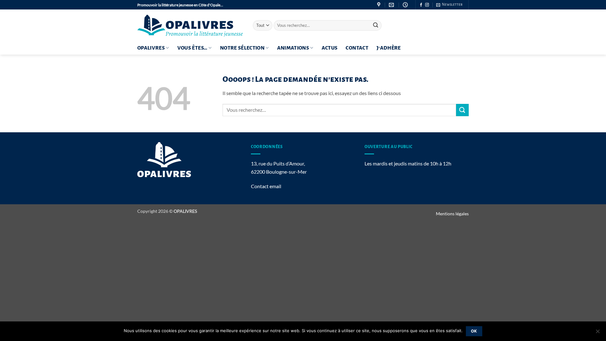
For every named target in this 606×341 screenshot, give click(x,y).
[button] (449, 4)
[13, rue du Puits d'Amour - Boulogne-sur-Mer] (379, 4)
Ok (474, 331)
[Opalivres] (190, 25)
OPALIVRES (151, 48)
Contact (357, 48)
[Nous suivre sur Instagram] (427, 5)
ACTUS (330, 48)
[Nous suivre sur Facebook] (421, 5)
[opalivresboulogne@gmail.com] (392, 4)
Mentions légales (452, 213)
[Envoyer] (375, 25)
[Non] (597, 333)
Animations (293, 48)
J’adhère (389, 48)
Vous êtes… (192, 48)
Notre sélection (242, 48)
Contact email (266, 186)
